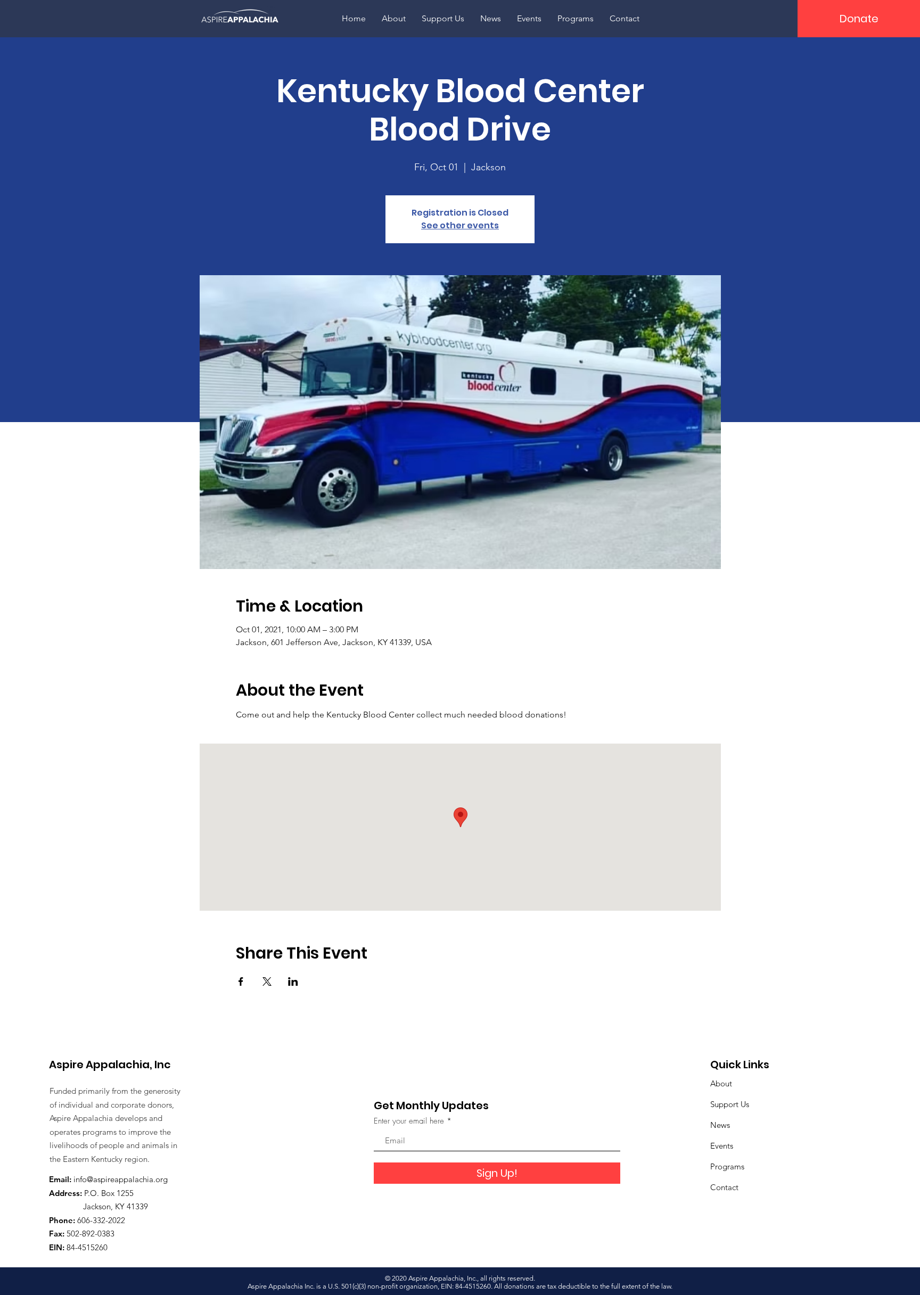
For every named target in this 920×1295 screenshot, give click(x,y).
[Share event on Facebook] (241, 981)
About (721, 1083)
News (720, 1125)
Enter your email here (409, 1121)
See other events (460, 225)
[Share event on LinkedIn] (293, 981)
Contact (724, 1187)
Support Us (729, 1104)
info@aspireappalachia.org (120, 1179)
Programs (727, 1166)
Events (721, 1146)
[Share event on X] (267, 981)
